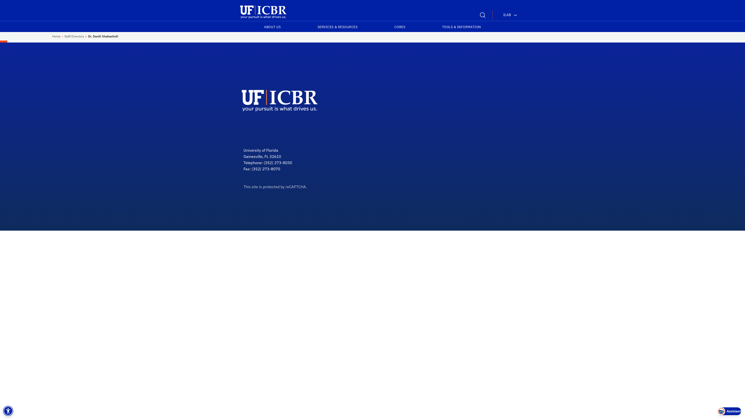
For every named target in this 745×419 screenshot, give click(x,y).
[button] (8, 411)
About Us (272, 27)
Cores (399, 27)
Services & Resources (338, 27)
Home (56, 36)
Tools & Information (461, 27)
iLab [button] (507, 15)
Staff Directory (74, 36)
